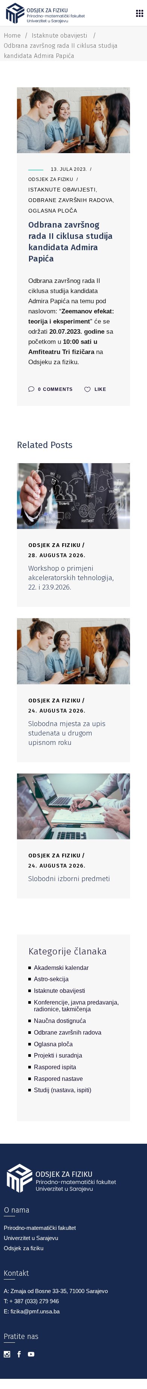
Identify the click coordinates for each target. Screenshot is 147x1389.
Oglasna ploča (52, 211)
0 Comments (55, 389)
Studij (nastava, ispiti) (62, 1090)
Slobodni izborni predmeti (69, 878)
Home (12, 36)
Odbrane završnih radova (70, 200)
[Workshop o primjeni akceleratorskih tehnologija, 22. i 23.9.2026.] (73, 496)
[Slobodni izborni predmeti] (73, 806)
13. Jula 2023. (69, 169)
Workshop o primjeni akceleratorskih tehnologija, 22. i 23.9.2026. (71, 577)
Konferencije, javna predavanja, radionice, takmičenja (76, 1006)
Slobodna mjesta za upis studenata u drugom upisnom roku (67, 733)
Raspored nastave (58, 1079)
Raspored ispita (55, 1067)
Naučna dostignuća (60, 1021)
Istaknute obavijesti (59, 36)
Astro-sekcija (51, 979)
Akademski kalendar (61, 968)
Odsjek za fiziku (51, 179)
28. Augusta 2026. (57, 555)
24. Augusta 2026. (57, 710)
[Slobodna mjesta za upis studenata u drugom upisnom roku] (73, 651)
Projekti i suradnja (58, 1055)
